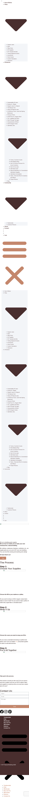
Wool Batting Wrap (14, 161)
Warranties (7, 724)
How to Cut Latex (14, 166)
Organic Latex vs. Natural (13, 106)
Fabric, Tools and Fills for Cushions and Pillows (18, 176)
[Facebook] (2, 711)
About (6, 226)
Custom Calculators (12, 58)
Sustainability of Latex (12, 102)
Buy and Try (7, 722)
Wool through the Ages (13, 120)
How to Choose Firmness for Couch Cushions (17, 164)
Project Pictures (14, 179)
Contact (6, 228)
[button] (14, 262)
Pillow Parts (10, 48)
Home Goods (10, 57)
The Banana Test (11, 107)
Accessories (10, 55)
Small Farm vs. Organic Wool (14, 116)
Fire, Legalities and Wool (13, 118)
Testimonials (10, 223)
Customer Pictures (11, 224)
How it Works (8, 2)
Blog (8, 181)
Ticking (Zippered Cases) (13, 53)
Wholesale (7, 721)
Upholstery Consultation (16, 174)
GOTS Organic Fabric (12, 123)
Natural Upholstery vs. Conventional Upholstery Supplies (18, 171)
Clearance (9, 60)
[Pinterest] (10, 711)
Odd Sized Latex (14, 168)
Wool (8, 46)
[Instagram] (6, 711)
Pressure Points (11, 114)
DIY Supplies (10, 50)
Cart (5, 235)
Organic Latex (10, 44)
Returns (6, 726)
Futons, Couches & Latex (16, 159)
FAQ (16, 641)
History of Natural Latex (13, 109)
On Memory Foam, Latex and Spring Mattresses (16, 112)
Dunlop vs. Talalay (11, 104)
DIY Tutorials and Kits (12, 51)
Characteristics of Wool (13, 122)
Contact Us (7, 728)
